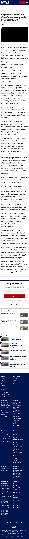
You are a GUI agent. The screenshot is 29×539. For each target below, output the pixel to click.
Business (3, 387)
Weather (4, 400)
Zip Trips (15, 378)
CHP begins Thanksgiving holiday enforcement (9, 320)
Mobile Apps (16, 499)
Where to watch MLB (5, 492)
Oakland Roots (16, 416)
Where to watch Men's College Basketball (5, 502)
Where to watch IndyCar (5, 498)
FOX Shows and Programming (17, 491)
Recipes (15, 384)
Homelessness (4, 434)
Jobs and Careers (17, 487)
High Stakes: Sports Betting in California (18, 438)
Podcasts (3, 391)
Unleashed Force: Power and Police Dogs (5, 441)
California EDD (4, 433)
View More (24, 311)
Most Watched (6, 311)
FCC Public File (16, 505)
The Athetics (16, 420)
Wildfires (3, 385)
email (7, 522)
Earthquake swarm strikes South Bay (9, 313)
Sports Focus (16, 444)
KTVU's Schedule (17, 494)
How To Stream (17, 483)
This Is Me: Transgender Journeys (16, 449)
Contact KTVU (16, 489)
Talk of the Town (17, 446)
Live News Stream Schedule (17, 496)
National (3, 380)
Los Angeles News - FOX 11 (18, 470)
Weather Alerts (4, 402)
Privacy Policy (16, 303)
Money (3, 466)
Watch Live (22, 2)
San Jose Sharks (17, 422)
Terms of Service (15, 304)
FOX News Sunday (5, 394)
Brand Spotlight (17, 462)
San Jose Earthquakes (16, 424)
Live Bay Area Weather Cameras (5, 404)
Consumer (3, 389)
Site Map (15, 504)
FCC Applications (17, 507)
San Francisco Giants (16, 411)
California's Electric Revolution (17, 433)
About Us (16, 481)
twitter (21, 522)
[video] (24, 315)
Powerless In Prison (6, 438)
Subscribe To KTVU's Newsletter (17, 501)
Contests (15, 382)
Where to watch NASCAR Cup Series (6, 495)
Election (3, 396)
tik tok (19, 522)
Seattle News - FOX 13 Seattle (18, 477)
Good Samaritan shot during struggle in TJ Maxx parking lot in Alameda (18, 358)
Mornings (16, 376)
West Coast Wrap (5, 392)
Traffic (14, 380)
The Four (15, 436)
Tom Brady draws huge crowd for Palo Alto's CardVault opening (18, 345)
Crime (2, 382)
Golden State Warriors (16, 408)
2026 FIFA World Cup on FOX (17, 403)
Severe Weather (5, 412)
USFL (14, 427)
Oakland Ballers (17, 418)
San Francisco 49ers (18, 405)
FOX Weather (4, 416)
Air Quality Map (5, 407)
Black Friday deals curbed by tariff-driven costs (9, 327)
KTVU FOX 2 (3, 22)
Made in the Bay (17, 441)
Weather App (4, 414)
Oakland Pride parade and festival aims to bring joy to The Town (17, 364)
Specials (16, 431)
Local (2, 378)
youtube (10, 522)
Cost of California (5, 436)
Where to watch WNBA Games (5, 510)
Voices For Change (17, 457)
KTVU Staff (16, 485)
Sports (15, 400)
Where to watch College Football (5, 489)
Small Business (4, 472)
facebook (13, 522)
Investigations (6, 431)
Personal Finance (5, 468)
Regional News (16, 467)
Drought (3, 384)
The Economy (4, 470)
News (8, 22)
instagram (16, 522)
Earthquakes (4, 411)
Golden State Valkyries (16, 414)
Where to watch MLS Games (5, 514)
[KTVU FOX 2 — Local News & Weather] (5, 2)
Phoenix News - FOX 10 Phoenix (17, 474)
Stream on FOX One (4, 482)
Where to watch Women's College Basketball (5, 507)
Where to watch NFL (5, 486)
